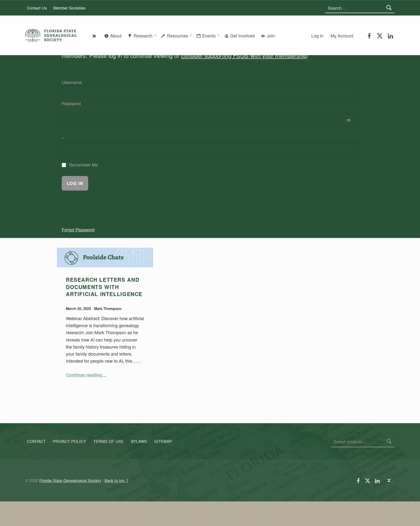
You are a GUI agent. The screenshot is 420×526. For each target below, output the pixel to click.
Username (72, 82)
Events (209, 35)
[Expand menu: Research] (155, 35)
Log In (317, 35)
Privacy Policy (69, 441)
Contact (36, 441)
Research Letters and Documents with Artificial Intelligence (104, 287)
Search (389, 441)
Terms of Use (108, 441)
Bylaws (139, 441)
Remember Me (83, 164)
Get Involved (242, 35)
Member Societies (69, 8)
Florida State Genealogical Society (70, 480)
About (116, 35)
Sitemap (163, 441)
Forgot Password (78, 229)
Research (143, 35)
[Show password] (349, 120)
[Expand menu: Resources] (191, 35)
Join (271, 35)
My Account (342, 35)
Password (71, 103)
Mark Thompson (108, 308)
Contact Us (37, 8)
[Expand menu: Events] (218, 35)
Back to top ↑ (117, 480)
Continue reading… (86, 375)
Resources (177, 35)
